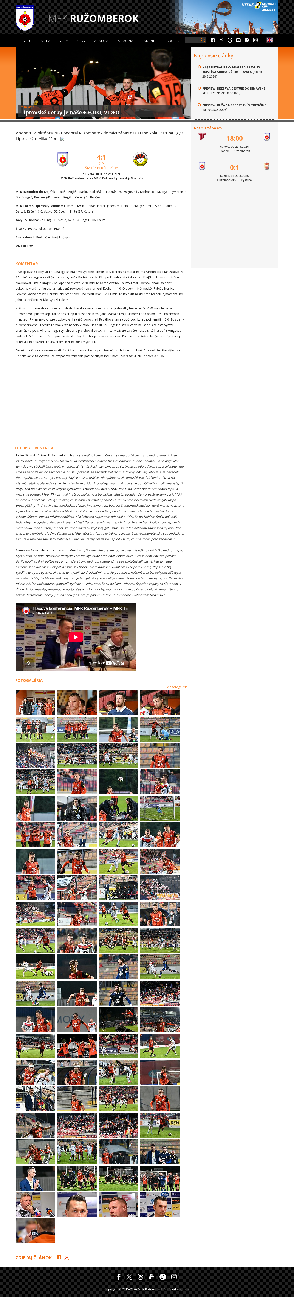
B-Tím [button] (63, 40)
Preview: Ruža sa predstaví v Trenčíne (234, 105)
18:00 (234, 138)
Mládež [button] (100, 40)
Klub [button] (28, 40)
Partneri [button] (150, 40)
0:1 (234, 167)
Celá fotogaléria (176, 687)
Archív (172, 40)
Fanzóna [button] (124, 40)
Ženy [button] (80, 40)
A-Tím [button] (45, 40)
